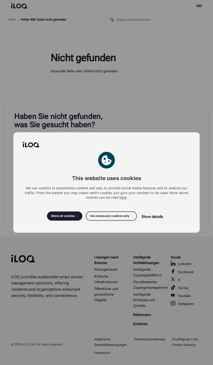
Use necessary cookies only (110, 216)
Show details (152, 216)
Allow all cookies (63, 216)
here (122, 197)
